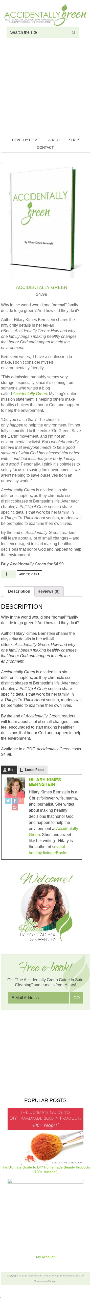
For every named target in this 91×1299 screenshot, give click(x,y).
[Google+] (21, 801)
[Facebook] (15, 801)
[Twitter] (8, 801)
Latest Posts (34, 770)
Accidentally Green (45, 15)
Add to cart (29, 574)
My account (45, 1257)
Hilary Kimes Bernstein (45, 782)
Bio (10, 770)
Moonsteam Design (45, 1281)
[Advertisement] (45, 89)
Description (19, 591)
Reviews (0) (48, 591)
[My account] (45, 1217)
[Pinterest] (15, 807)
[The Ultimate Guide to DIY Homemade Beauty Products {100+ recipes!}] (45, 1136)
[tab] (19, 591)
